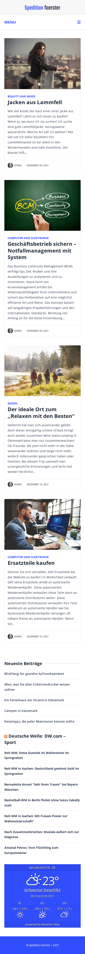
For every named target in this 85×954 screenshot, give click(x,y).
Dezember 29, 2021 (37, 165)
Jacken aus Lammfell (35, 102)
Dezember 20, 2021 (37, 330)
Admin (18, 165)
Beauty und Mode (21, 96)
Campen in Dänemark (20, 711)
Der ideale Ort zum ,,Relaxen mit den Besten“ (41, 412)
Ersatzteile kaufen (31, 562)
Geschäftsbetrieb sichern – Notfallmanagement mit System (42, 250)
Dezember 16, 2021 (37, 636)
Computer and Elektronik (28, 238)
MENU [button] (10, 22)
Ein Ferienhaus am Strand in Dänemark (34, 700)
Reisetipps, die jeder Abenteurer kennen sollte (39, 721)
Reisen (12, 403)
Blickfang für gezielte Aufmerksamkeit (34, 674)
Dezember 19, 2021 (37, 484)
